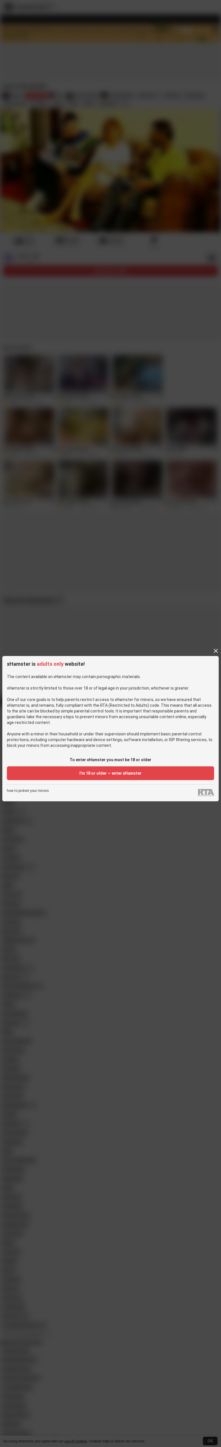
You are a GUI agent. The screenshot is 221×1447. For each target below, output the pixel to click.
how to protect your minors (28, 791)
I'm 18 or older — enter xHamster (110, 773)
